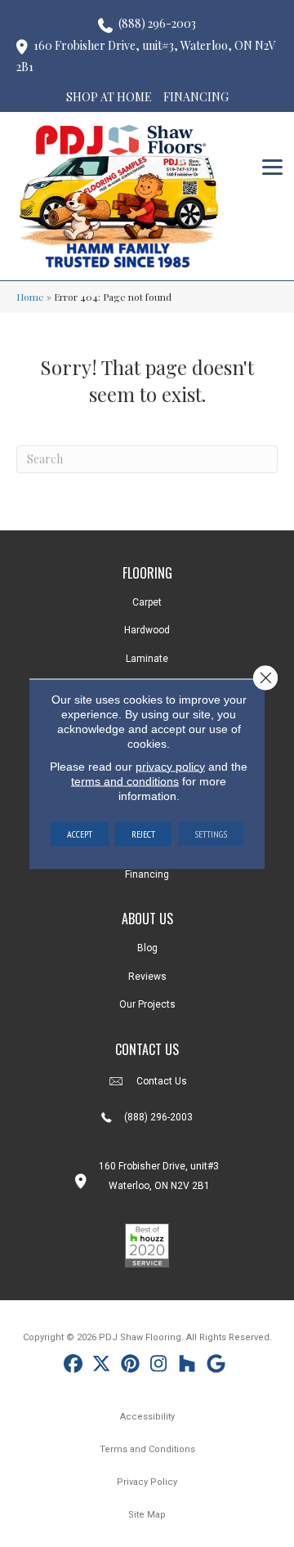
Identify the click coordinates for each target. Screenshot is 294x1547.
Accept (79, 833)
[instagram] (159, 1366)
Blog (147, 948)
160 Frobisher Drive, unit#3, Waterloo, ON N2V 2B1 (146, 56)
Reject (143, 833)
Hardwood (147, 630)
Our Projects (147, 1004)
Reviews (147, 976)
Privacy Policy (147, 1482)
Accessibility (147, 1416)
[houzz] (187, 1366)
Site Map (147, 1514)
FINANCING (196, 97)
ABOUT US (147, 918)
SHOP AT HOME (109, 97)
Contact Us (161, 1081)
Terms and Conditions (147, 1449)
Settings (210, 833)
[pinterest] (130, 1366)
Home (30, 296)
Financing (147, 874)
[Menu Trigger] (272, 165)
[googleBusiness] (216, 1366)
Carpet (147, 602)
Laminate (147, 658)
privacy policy (170, 765)
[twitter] (102, 1366)
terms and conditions (125, 780)
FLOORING (147, 573)
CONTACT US (147, 1049)
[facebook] (73, 1366)
